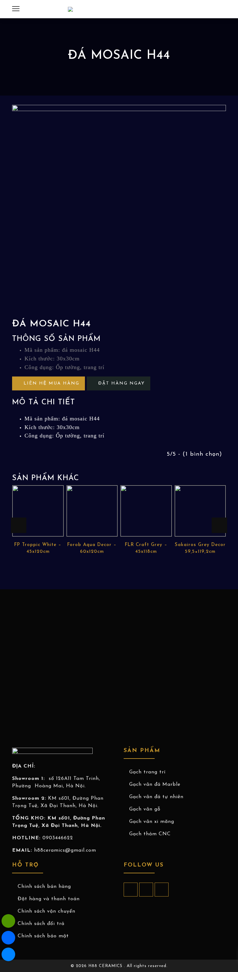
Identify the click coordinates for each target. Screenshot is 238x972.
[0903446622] (8, 921)
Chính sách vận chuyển (46, 911)
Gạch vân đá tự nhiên (156, 796)
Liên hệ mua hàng (50, 383)
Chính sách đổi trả (41, 923)
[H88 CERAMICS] (70, 9)
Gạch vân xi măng (151, 821)
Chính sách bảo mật (43, 936)
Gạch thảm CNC (150, 834)
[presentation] (18, 525)
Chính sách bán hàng (44, 886)
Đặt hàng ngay (120, 383)
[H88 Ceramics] (8, 954)
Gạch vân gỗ (145, 809)
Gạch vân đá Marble (154, 784)
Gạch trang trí (147, 772)
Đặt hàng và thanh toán (49, 899)
